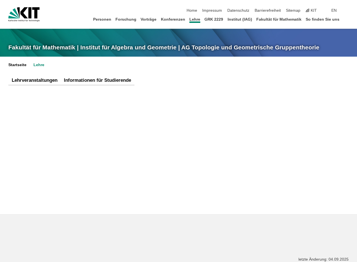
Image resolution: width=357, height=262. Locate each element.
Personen (102, 19)
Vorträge (148, 19)
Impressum (212, 10)
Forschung (125, 19)
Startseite (17, 65)
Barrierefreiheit (268, 10)
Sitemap (293, 10)
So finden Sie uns (322, 19)
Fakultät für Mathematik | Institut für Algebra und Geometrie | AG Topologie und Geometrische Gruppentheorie (163, 47)
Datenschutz (238, 10)
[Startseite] (347, 19)
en (334, 10)
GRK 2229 (213, 19)
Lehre (194, 19)
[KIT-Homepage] (24, 14)
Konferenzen (173, 19)
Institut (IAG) (240, 19)
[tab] (34, 80)
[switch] (347, 10)
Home (192, 10)
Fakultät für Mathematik (278, 19)
